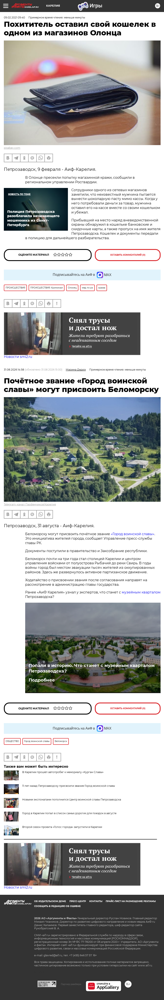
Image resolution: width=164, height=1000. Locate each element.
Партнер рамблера (71, 984)
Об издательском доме (50, 901)
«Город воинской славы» (132, 534)
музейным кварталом (141, 592)
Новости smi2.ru (18, 357)
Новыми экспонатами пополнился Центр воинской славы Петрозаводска (71, 799)
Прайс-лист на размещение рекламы (131, 901)
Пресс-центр (77, 901)
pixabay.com (12, 147)
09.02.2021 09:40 (14, 17)
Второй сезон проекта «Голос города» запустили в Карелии (62, 827)
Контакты (95, 901)
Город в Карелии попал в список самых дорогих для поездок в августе (69, 813)
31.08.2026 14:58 (14, 369)
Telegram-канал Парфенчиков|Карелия (30, 504)
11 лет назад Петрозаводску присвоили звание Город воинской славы (68, 785)
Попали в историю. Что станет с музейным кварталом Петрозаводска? (92, 668)
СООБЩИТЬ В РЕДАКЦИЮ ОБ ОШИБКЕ (57, 906)
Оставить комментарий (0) (127, 255)
